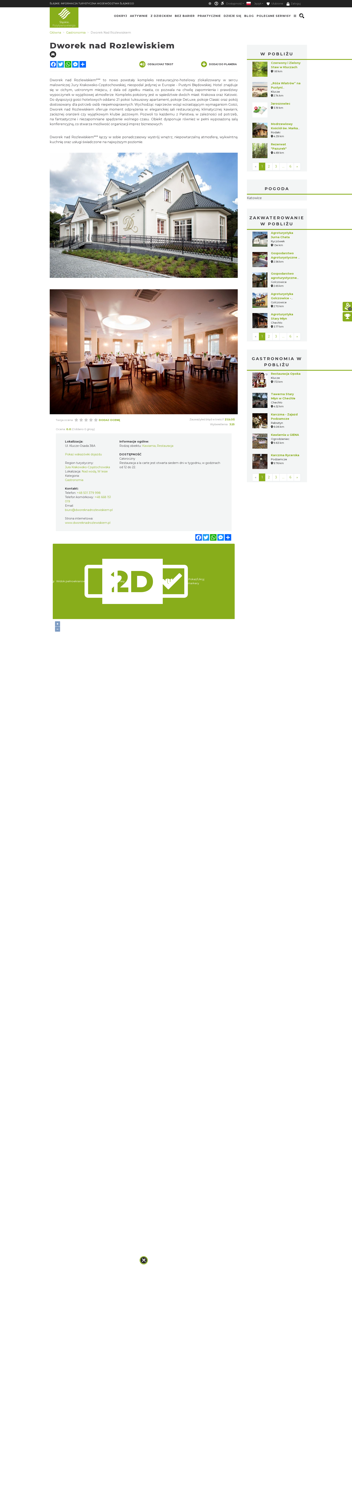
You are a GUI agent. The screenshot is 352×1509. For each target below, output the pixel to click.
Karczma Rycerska (285, 481)
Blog (249, 16)
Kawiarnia (149, 446)
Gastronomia (74, 480)
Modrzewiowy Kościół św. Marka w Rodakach (284, 128)
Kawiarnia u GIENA (285, 460)
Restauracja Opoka (285, 399)
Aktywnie (139, 16)
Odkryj (120, 16)
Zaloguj (296, 3)
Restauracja (165, 446)
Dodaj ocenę (109, 420)
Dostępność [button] (234, 3)
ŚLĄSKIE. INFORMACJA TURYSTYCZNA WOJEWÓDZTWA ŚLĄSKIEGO (92, 3)
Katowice (277, 211)
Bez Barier (185, 16)
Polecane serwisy (274, 16)
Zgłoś (230, 419)
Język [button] (257, 3)
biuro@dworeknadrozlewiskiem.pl (89, 510)
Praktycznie (209, 16)
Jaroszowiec (280, 103)
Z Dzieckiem (161, 16)
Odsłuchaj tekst (160, 64)
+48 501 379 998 (89, 493)
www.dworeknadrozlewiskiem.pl (87, 523)
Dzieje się (232, 16)
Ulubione (277, 3)
